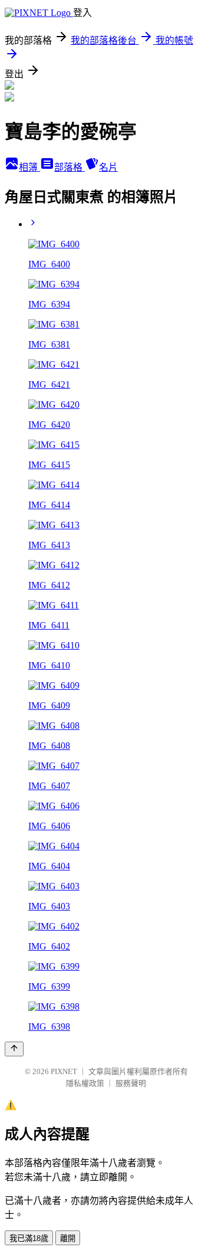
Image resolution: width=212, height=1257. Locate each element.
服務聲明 (130, 1083)
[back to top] (14, 1049)
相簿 (29, 167)
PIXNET (64, 1071)
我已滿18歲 (28, 1238)
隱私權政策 (85, 1083)
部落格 (69, 167)
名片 (108, 167)
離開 (67, 1238)
